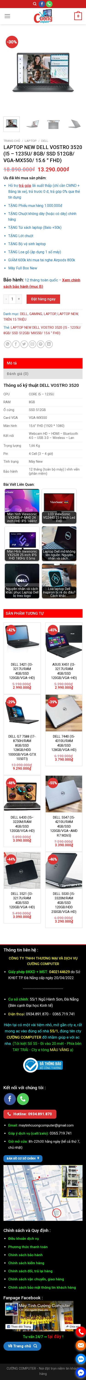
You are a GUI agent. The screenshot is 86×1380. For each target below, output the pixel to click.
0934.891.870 (37, 1014)
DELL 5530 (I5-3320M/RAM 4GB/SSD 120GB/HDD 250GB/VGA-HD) (63, 903)
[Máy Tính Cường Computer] (43, 1315)
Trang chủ (11, 141)
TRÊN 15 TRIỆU (14, 319)
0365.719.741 (64, 1014)
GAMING (35, 314)
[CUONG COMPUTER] (43, 16)
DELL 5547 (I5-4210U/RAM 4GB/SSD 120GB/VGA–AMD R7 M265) (64, 826)
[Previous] (11, 73)
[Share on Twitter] (24, 344)
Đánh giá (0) (17, 374)
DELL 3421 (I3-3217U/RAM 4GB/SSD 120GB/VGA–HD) (22, 671)
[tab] (43, 363)
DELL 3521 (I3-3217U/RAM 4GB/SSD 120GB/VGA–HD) (22, 900)
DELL (44, 141)
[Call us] (49, 4)
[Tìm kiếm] (34, 4)
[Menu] (7, 16)
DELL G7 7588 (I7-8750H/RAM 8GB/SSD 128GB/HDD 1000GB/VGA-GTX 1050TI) (22, 747)
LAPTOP (31, 141)
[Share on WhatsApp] (7, 344)
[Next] (75, 73)
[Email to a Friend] (32, 344)
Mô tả (12, 363)
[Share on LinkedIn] (49, 344)
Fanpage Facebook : (23, 1297)
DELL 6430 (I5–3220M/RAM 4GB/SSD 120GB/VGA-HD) (22, 824)
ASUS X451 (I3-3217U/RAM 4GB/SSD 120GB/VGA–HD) (64, 671)
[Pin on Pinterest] (40, 344)
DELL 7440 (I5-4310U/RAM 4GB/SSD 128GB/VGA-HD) (63, 743)
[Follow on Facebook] (42, 4)
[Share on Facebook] (16, 344)
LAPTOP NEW (68, 314)
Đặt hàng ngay (43, 299)
